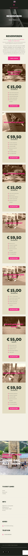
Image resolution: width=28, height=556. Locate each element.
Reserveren (4, 492)
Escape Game (16, 41)
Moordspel (22, 39)
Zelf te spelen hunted (14, 173)
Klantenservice (5, 507)
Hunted (9, 41)
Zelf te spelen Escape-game (14, 275)
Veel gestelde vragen (7, 509)
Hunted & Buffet (14, 223)
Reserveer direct (14, 105)
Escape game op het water (14, 325)
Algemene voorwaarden (7, 506)
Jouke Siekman (5, 545)
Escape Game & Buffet (14, 373)
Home (10, 20)
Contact (4, 494)
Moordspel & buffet (14, 122)
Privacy (4, 510)
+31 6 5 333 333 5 (7, 534)
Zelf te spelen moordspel (14, 72)
